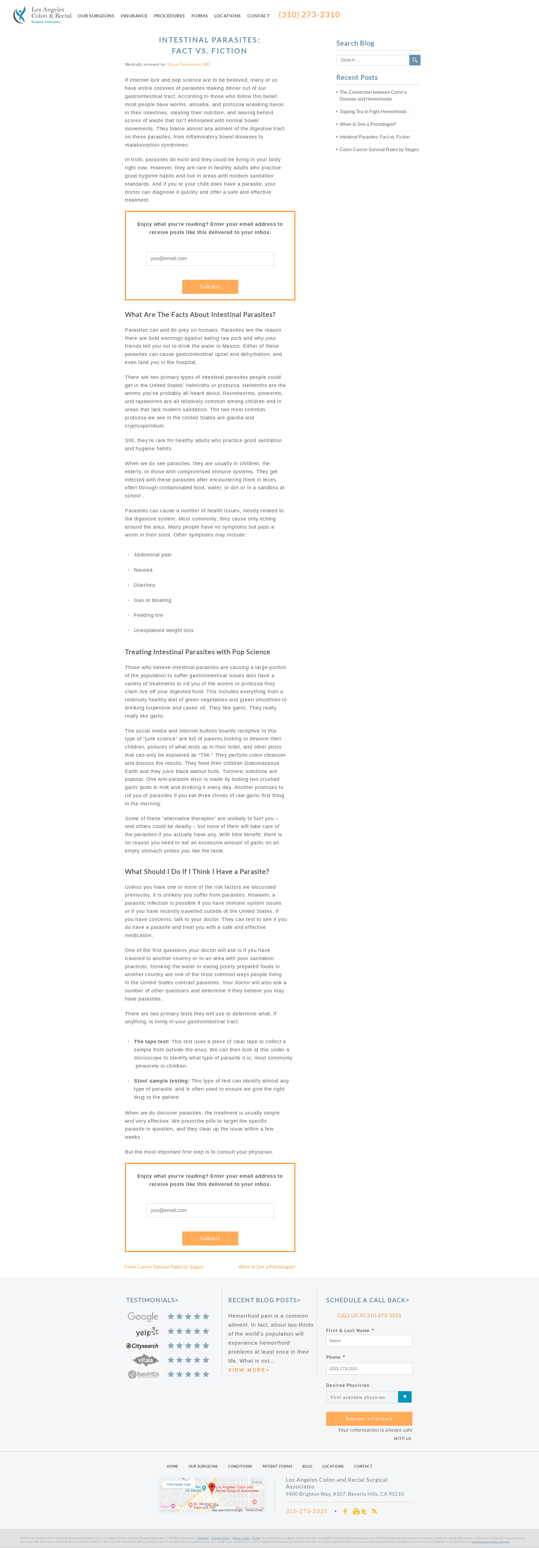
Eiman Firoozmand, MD (188, 64)
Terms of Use (241, 1538)
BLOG (307, 1466)
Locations (227, 15)
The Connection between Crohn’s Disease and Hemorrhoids (373, 95)
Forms (199, 15)
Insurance (134, 15)
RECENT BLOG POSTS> (264, 1299)
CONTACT (363, 1466)
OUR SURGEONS (203, 1466)
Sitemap (203, 1538)
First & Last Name (350, 1330)
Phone (335, 1357)
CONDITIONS (240, 1466)
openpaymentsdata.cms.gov (491, 1541)
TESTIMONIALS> (152, 1299)
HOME (172, 1466)
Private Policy (220, 1538)
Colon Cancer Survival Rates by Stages (163, 1267)
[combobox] (378, 60)
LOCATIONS (333, 1466)
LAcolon (45, 16)
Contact (258, 15)
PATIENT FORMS (277, 1466)
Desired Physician (347, 1385)
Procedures (169, 15)
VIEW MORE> (249, 1370)
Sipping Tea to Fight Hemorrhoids (373, 111)
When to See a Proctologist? (267, 1267)
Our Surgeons (96, 15)
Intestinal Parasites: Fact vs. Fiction (375, 137)
